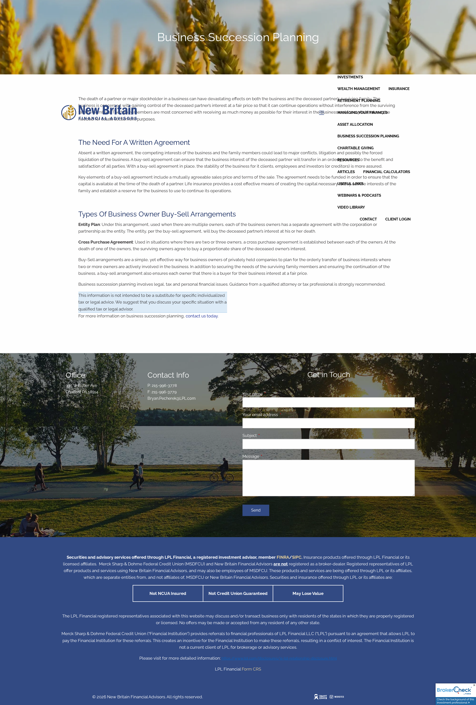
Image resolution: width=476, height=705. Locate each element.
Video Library (351, 207)
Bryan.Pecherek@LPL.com (172, 398)
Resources (348, 160)
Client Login (398, 219)
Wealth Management (358, 89)
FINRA (283, 557)
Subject (268, 435)
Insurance (399, 89)
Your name (271, 394)
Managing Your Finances (362, 112)
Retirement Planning (358, 100)
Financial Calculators (386, 172)
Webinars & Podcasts (359, 195)
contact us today (202, 315)
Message (269, 456)
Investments (350, 77)
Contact (368, 219)
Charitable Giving (355, 148)
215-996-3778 (164, 385)
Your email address (279, 414)
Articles (346, 172)
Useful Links (350, 184)
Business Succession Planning (368, 136)
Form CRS (251, 669)
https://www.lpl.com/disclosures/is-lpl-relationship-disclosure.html (279, 658)
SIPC (296, 557)
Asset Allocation (355, 124)
